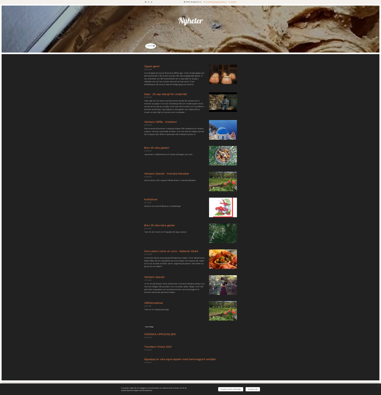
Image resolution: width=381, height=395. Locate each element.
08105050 (233, 2)
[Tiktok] (151, 2)
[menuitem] (201, 46)
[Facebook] (145, 2)
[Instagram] (148, 2)
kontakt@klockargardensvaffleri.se (216, 2)
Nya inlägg (149, 327)
